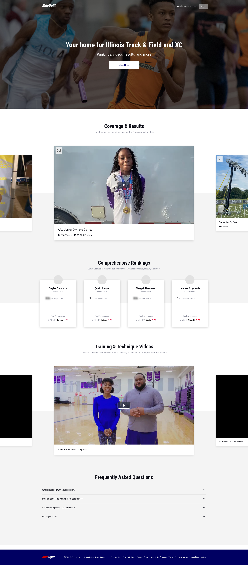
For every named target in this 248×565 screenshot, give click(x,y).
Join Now (124, 65)
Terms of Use (142, 557)
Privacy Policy (128, 557)
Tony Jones (100, 557)
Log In (203, 6)
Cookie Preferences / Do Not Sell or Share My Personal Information (178, 557)
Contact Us (115, 557)
